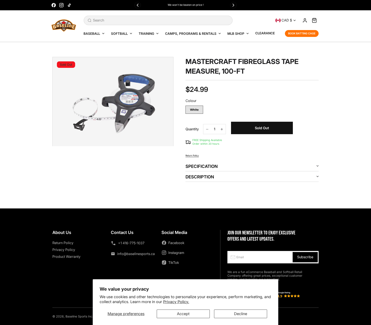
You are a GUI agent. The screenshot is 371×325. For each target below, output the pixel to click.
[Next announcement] (233, 5)
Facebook (176, 243)
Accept (183, 313)
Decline (240, 313)
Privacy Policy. (176, 301)
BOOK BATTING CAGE (301, 33)
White (196, 111)
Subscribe (305, 257)
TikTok (173, 262)
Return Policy (192, 155)
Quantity (192, 129)
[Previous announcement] (137, 5)
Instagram (176, 253)
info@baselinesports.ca (136, 254)
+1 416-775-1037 (131, 243)
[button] (314, 20)
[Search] (89, 20)
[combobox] (158, 20)
